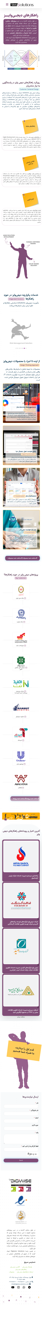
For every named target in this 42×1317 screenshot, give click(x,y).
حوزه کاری (35, 1125)
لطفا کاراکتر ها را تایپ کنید (29, 1146)
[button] (25, 348)
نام (36, 1103)
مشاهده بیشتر (21, 1017)
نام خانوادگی (34, 1110)
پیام (36, 1133)
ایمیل (36, 1118)
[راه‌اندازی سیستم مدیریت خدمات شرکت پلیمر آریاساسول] (21, 857)
